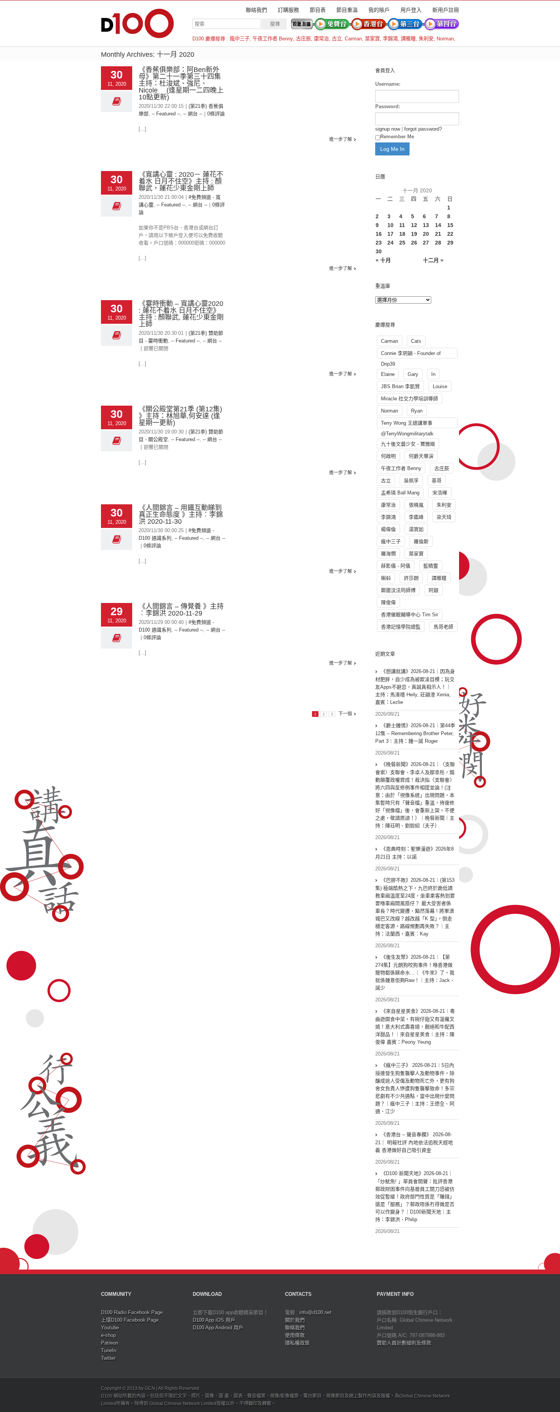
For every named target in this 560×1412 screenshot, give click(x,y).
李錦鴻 (390, 39)
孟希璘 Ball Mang (400, 493)
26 (414, 243)
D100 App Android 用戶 (218, 1327)
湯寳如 (416, 529)
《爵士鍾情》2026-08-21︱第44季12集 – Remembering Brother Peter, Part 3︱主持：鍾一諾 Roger (415, 733)
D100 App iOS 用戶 (214, 1320)
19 (414, 234)
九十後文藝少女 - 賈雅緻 (408, 444)
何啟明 (388, 456)
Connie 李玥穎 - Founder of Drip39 (411, 354)
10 (390, 225)
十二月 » (433, 260)
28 (438, 243)
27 (426, 243)
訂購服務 (288, 10)
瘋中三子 (240, 39)
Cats (416, 341)
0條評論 (216, 114)
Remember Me (397, 136)
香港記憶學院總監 (401, 627)
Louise (440, 386)
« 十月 (383, 260)
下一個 (345, 713)
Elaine (388, 374)
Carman (353, 39)
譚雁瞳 (408, 39)
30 (379, 251)
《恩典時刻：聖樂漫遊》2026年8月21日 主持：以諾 (414, 853)
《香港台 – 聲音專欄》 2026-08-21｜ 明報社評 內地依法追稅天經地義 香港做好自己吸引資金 (414, 1142)
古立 (337, 39)
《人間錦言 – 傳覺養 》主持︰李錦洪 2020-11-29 (181, 610)
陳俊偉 (388, 602)
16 (379, 234)
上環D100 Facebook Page (129, 1320)
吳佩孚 (411, 480)
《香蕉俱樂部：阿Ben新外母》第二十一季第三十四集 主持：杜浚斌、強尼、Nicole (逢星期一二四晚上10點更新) (183, 83)
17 (390, 234)
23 (379, 243)
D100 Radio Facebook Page (132, 1312)
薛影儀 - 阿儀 (395, 566)
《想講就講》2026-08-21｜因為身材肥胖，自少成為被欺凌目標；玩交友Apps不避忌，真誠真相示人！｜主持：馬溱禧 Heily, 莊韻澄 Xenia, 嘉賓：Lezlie (415, 686)
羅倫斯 (421, 541)
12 (414, 225)
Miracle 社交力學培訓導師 (409, 398)
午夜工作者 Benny (273, 39)
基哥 (437, 480)
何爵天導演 (421, 456)
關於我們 (295, 1320)
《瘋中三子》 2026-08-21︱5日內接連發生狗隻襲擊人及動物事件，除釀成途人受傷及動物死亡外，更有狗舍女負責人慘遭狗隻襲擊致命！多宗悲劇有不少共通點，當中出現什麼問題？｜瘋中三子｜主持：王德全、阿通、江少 (414, 1088)
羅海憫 (388, 553)
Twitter (108, 1358)
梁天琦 (444, 517)
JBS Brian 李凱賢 (400, 386)
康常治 (321, 39)
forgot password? (423, 129)
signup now (387, 129)
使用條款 (295, 1335)
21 (438, 234)
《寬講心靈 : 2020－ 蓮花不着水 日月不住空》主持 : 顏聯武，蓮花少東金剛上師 (181, 181)
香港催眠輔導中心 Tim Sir (409, 614)
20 (426, 234)
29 (450, 243)
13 (426, 225)
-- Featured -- (166, 114)
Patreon (109, 1343)
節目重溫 (347, 10)
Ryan (416, 411)
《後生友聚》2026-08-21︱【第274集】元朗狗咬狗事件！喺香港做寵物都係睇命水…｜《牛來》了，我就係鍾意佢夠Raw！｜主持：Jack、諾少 (415, 972)
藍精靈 (430, 566)
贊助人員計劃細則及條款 (404, 1343)
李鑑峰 (416, 517)
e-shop (108, 1335)
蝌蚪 (386, 578)
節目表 (318, 10)
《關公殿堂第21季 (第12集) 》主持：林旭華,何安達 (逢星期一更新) (180, 416)
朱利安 (426, 39)
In (433, 374)
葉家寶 (372, 39)
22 (450, 234)
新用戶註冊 (445, 10)
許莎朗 (411, 578)
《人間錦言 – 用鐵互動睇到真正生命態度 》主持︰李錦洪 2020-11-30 (181, 514)
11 (402, 225)
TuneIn (108, 1350)
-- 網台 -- (192, 114)
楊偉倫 (388, 529)
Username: (387, 84)
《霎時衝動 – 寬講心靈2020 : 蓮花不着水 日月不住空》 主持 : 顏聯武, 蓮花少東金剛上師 (181, 314)
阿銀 (433, 590)
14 (438, 225)
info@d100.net (315, 1312)
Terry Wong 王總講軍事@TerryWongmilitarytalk (407, 424)
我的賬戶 (379, 10)
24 (390, 243)
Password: (387, 106)
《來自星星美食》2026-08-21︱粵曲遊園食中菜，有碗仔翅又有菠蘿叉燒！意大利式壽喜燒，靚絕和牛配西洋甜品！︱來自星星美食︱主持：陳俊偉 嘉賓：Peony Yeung (415, 1026)
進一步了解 (340, 139)
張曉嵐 (416, 505)
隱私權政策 (297, 1343)
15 (450, 225)
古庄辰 (303, 39)
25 (402, 243)
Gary (413, 374)
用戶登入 (411, 10)
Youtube (110, 1327)
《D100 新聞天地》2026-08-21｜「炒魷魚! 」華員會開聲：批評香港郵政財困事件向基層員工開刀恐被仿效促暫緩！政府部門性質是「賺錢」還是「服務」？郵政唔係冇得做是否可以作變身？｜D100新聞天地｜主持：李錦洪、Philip (414, 1196)
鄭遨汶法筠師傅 (398, 590)
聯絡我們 (256, 10)
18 (402, 234)
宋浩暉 (439, 493)
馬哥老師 (443, 627)
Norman (445, 39)
